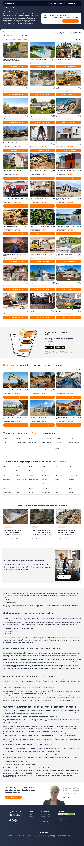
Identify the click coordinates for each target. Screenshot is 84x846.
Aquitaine (18, 438)
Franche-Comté (33, 442)
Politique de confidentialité (44, 843)
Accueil (6, 7)
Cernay (18, 497)
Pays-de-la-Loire (73, 447)
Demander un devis (45, 819)
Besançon (44, 471)
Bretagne (71, 438)
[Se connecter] (78, 3)
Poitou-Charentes (20, 453)
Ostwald (57, 492)
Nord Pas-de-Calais (47, 447)
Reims (70, 466)
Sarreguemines (33, 484)
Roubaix (18, 475)
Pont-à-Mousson (7, 492)
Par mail (59, 820)
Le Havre (5, 471)
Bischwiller (5, 497)
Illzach (70, 488)
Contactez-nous (44, 821)
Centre (4, 442)
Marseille (18, 466)
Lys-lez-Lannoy (46, 492)
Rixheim (31, 492)
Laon (4, 484)
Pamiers (31, 488)
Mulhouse (71, 471)
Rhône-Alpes (32, 453)
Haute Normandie (46, 442)
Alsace (5, 438)
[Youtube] (13, 820)
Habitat (30, 814)
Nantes (31, 466)
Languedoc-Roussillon (74, 442)
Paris (4, 466)
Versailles (31, 475)
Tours (17, 471)
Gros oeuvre (8, 527)
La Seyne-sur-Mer (73, 475)
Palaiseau (44, 479)
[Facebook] (10, 820)
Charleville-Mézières (21, 479)
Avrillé (56, 488)
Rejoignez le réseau (63, 576)
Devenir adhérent (45, 823)
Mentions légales (27, 843)
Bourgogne (58, 438)
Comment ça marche (45, 814)
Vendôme (44, 488)
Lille (56, 466)
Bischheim (71, 484)
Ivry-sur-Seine (58, 475)
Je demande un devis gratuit (71, 21)
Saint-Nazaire (45, 475)
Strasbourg (45, 466)
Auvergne (31, 438)
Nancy (4, 475)
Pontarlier (5, 488)
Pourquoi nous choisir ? (57, 3)
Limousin (5, 447)
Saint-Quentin (6, 479)
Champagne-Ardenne (21, 442)
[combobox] (11, 35)
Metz (30, 471)
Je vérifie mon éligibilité (12, 797)
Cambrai (57, 479)
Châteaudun (71, 492)
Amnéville (44, 497)
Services (31, 816)
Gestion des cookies (56, 843)
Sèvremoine (71, 479)
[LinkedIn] (15, 820)
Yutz (17, 488)
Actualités (31, 819)
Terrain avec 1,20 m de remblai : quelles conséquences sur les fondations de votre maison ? (42, 532)
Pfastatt (57, 497)
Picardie (5, 453)
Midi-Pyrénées (32, 447)
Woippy (18, 492)
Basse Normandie (46, 438)
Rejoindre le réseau (45, 816)
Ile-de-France (58, 442)
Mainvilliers (32, 497)
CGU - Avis (34, 843)
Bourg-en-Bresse (33, 479)
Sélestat (44, 484)
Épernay (18, 484)
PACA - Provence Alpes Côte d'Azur (61, 447)
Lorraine (18, 447)
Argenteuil (57, 471)
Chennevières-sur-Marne (61, 484)
